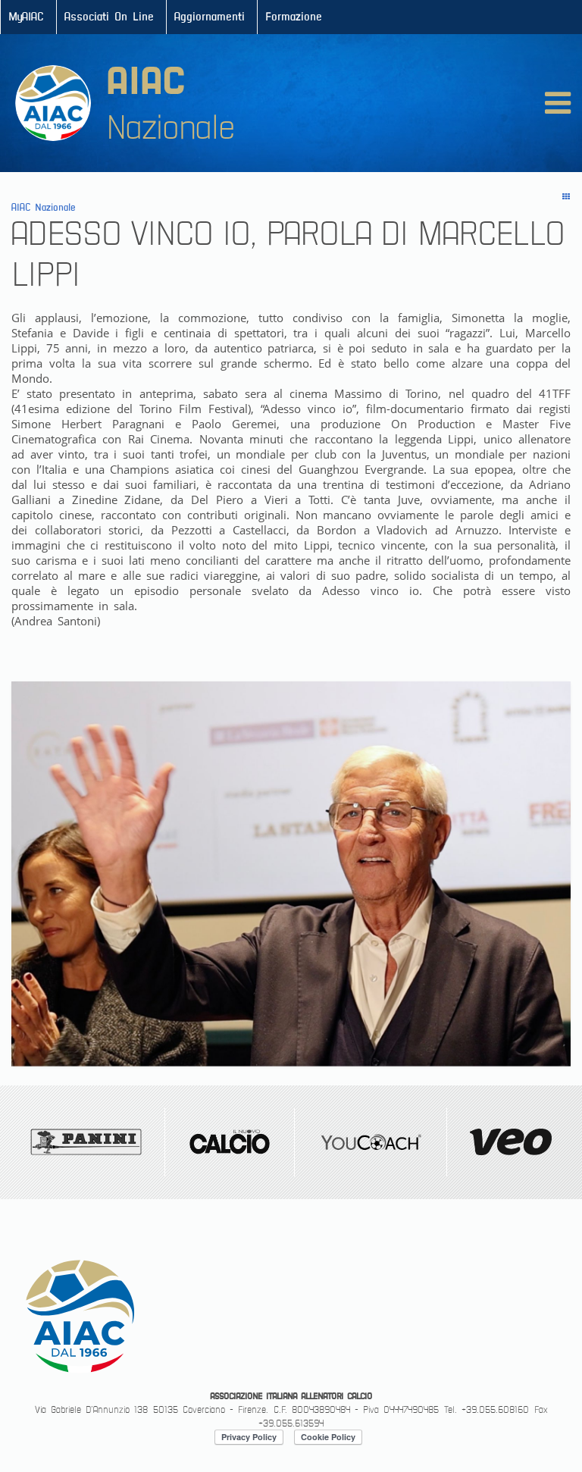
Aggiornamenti (209, 17)
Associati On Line (109, 17)
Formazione (293, 17)
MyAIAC (26, 17)
